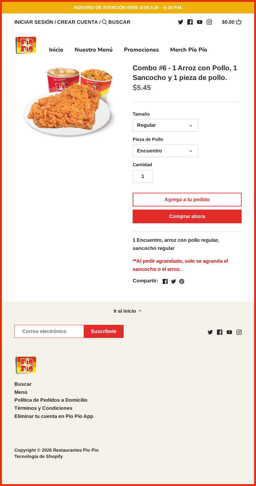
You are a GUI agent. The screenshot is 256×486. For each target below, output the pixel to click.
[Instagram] (209, 22)
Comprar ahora (187, 216)
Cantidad (142, 164)
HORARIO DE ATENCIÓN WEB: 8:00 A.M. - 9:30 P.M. (128, 7)
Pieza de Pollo (148, 139)
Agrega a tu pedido (187, 199)
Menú (20, 392)
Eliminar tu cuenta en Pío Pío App (53, 416)
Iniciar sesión (33, 22)
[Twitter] (180, 22)
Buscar (23, 384)
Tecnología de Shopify (38, 456)
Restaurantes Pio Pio (76, 450)
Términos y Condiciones (43, 408)
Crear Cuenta (77, 22)
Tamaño (141, 114)
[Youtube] (199, 22)
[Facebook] (190, 22)
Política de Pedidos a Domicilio (50, 400)
